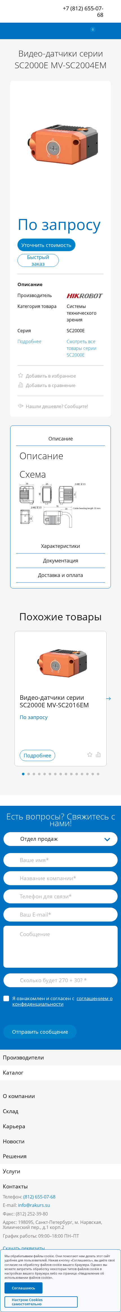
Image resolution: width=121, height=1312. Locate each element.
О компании (19, 1096)
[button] (108, 698)
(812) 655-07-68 (39, 1197)
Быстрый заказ (38, 260)
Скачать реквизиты (24, 1248)
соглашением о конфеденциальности (62, 1001)
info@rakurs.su (34, 1205)
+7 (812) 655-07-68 (83, 11)
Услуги (11, 1171)
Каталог (13, 1072)
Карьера (14, 1126)
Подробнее (29, 341)
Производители (23, 1057)
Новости (13, 1141)
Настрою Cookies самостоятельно (27, 1301)
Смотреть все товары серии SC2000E (82, 348)
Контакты (15, 1186)
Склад (10, 1111)
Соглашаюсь (23, 1287)
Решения (15, 1156)
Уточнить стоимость (46, 245)
